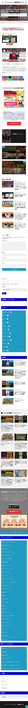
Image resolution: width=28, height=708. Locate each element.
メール (4, 257)
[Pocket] (4, 79)
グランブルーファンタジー (8, 625)
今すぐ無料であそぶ (14, 123)
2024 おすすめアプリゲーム (8, 545)
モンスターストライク (7, 588)
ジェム (12, 284)
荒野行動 (4, 592)
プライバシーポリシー (7, 658)
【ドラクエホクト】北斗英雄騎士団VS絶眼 (20, 195)
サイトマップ (5, 648)
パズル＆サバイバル (6, 572)
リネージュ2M (5, 602)
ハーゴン (6, 329)
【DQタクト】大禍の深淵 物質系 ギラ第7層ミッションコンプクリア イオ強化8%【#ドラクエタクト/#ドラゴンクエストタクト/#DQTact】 (21, 446)
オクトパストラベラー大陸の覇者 (9, 582)
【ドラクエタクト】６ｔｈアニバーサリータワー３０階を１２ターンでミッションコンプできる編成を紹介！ (20, 186)
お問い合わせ (5, 655)
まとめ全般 (19, 14)
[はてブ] (20, 77)
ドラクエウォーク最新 (7, 558)
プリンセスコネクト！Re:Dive (8, 615)
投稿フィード (4, 681)
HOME (3, 22)
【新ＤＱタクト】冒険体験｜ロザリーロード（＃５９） (20, 384)
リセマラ (6, 343)
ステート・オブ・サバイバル (8, 568)
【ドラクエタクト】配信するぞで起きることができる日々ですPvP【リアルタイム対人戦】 (20, 216)
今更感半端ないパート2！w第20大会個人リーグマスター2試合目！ (21, 463)
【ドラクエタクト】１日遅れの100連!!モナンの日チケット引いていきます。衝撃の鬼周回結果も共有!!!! (20, 206)
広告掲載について (6, 651)
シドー (6, 322)
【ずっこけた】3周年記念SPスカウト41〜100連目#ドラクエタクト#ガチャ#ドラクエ (20, 364)
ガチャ (6, 315)
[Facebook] (5, 77)
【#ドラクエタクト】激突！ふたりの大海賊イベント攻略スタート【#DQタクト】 (21, 481)
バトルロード (11, 390)
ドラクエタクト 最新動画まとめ (14, 2)
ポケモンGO (5, 632)
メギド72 (4, 629)
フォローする (18, 135)
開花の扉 (4, 284)
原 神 (4, 605)
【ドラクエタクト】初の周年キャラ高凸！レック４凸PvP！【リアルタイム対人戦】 (20, 226)
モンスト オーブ (6, 639)
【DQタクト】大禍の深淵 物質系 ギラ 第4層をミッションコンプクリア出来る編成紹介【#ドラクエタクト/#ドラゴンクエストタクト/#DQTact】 (20, 375)
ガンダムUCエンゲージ (7, 555)
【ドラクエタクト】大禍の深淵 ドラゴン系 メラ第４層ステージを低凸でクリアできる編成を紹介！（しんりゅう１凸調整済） (7, 464)
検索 (4, 293)
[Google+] (15, 77)
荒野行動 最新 (5, 562)
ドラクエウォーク (6, 622)
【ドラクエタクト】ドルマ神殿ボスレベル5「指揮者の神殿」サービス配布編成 (20, 393)
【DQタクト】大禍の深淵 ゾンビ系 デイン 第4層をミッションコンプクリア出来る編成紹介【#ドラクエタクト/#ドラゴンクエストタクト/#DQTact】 (7, 482)
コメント (4, 240)
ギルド (8, 284)
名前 (3, 252)
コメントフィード (5, 684)
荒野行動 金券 (5, 635)
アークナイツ (5, 575)
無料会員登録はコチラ (14, 511)
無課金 (6, 350)
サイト (3, 263)
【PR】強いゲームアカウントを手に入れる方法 (11, 668)
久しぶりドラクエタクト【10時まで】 (19, 401)
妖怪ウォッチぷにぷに (7, 565)
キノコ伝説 (5, 548)
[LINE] (9, 79)
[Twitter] (9, 77)
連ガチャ (16, 284)
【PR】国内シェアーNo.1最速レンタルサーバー (11, 665)
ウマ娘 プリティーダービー (8, 578)
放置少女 (4, 595)
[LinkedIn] (15, 79)
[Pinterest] (21, 79)
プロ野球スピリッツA (7, 585)
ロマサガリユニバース (7, 612)
